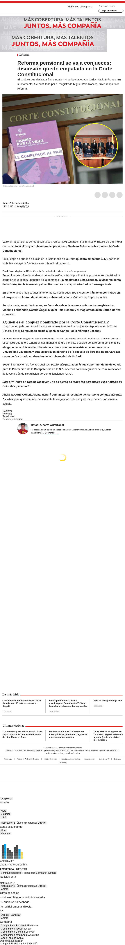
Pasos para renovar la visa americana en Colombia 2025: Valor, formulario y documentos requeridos (68, 703)
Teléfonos (117, 759)
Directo (42, 822)
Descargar (5, 941)
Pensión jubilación (12, 419)
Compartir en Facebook (13, 925)
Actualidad (24, 55)
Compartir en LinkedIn (13, 931)
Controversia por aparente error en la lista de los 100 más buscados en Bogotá (21, 703)
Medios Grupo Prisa (62, 778)
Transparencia (89, 759)
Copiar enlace (8, 938)
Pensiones (8, 416)
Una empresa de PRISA (62, 771)
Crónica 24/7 (7, 861)
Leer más (49, 433)
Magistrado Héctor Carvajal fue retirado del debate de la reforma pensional (50, 271)
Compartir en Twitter (12, 928)
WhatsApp (119, 195)
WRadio (19, 9)
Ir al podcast (28, 873)
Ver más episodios (11, 873)
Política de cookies (50, 759)
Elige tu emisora (109, 11)
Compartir (41, 873)
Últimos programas (26, 822)
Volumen (6, 814)
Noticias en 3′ (8, 822)
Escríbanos (62, 762)
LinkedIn (112, 195)
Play (3, 817)
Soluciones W (104, 759)
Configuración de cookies (71, 759)
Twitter (105, 195)
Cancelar (15, 915)
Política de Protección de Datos (28, 759)
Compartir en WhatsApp (14, 935)
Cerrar (4, 889)
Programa (87, 6)
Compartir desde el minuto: (17, 943)
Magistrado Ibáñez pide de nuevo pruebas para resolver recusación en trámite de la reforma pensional (71, 338)
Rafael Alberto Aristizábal (15, 203)
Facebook (98, 195)
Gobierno (7, 411)
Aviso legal (8, 759)
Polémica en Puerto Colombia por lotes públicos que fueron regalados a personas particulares (68, 734)
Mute (3, 810)
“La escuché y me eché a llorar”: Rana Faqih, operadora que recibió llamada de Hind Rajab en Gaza (22, 734)
